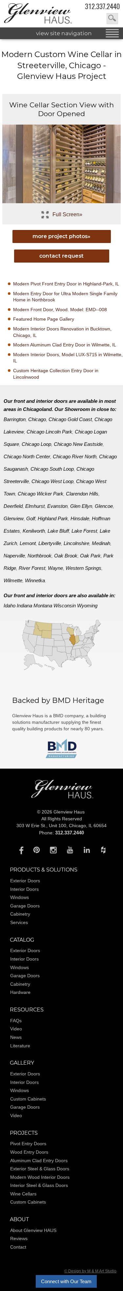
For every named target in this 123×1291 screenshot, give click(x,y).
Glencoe (104, 506)
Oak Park (90, 555)
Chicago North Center (27, 456)
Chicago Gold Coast (70, 419)
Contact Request (61, 256)
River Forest (32, 568)
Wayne (55, 568)
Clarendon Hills (82, 493)
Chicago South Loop (52, 469)
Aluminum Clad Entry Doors (39, 1160)
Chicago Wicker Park (40, 493)
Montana (42, 605)
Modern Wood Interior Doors (40, 1177)
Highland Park (53, 518)
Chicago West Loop (52, 481)
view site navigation (64, 33)
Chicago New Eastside (78, 444)
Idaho (9, 605)
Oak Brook (65, 555)
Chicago (37, 419)
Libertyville (49, 543)
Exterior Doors (25, 880)
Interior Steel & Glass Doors (39, 1185)
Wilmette (13, 580)
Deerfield (13, 506)
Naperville (14, 555)
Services (19, 922)
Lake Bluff (58, 531)
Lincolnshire (76, 543)
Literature (20, 1045)
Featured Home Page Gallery (43, 319)
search (112, 18)
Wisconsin (64, 605)
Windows (19, 897)
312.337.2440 (102, 6)
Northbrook (39, 555)
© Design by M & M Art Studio (90, 1271)
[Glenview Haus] (20, 850)
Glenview (14, 518)
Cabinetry (20, 914)
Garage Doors (25, 905)
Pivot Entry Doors (28, 1143)
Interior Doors (24, 889)
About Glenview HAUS (33, 1230)
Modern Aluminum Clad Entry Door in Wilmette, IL (64, 344)
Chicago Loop (36, 444)
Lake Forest (84, 531)
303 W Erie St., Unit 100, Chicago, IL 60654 (61, 825)
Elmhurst (35, 506)
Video (16, 1028)
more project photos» (61, 236)
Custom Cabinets (28, 1098)
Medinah (101, 543)
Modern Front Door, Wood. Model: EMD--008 (60, 309)
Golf (30, 518)
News (16, 1037)
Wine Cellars (23, 1193)
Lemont (28, 543)
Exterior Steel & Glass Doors (39, 1168)
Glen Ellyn (81, 506)
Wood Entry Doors (29, 1152)
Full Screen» (67, 214)
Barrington (15, 419)
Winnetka (35, 580)
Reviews (19, 1238)
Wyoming (87, 605)
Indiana (24, 605)
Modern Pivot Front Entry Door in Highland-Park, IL (66, 283)
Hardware (20, 992)
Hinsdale (80, 518)
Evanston (57, 506)
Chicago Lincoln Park (49, 431)
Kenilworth (34, 531)
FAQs (16, 1020)
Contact (18, 1247)
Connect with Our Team (66, 1281)
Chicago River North (74, 456)
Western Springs (83, 568)
